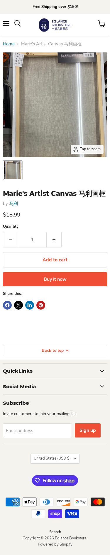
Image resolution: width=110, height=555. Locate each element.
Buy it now (55, 279)
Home (9, 44)
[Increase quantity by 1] (54, 239)
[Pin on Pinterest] (40, 305)
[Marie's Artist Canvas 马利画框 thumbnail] (12, 170)
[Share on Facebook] (7, 305)
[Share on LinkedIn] (29, 305)
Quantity (10, 226)
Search (55, 532)
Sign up (87, 430)
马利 (13, 204)
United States (52, 458)
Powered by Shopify (55, 544)
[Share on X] (18, 305)
